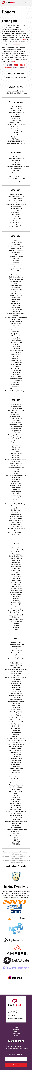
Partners (8, 67)
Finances (16, 1029)
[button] (27, 3)
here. (14, 61)
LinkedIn (19, 1041)
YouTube (23, 1041)
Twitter (16, 1041)
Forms (16, 1027)
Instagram (9, 1041)
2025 (16, 65)
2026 (9, 65)
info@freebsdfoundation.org (15, 1018)
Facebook (12, 1041)
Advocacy (16, 1035)
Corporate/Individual (19, 67)
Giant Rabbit (23, 1048)
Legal (16, 1031)
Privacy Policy (16, 1033)
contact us (16, 44)
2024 (22, 65)
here (25, 40)
